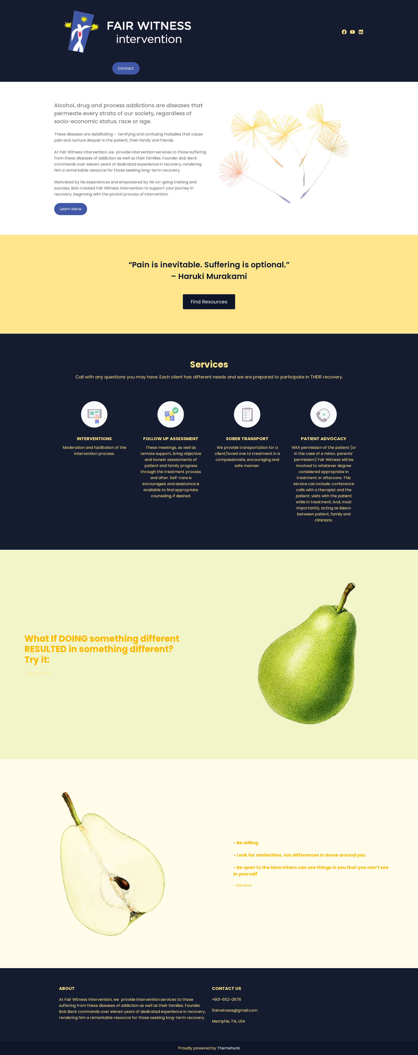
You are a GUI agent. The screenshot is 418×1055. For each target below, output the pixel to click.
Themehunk (228, 1048)
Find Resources (209, 301)
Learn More (70, 209)
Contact (126, 68)
